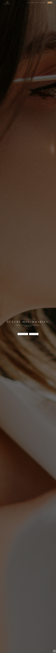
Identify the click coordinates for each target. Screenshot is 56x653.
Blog (41, 2)
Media (38, 2)
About (29, 2)
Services (32, 2)
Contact (44, 2)
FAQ (35, 2)
